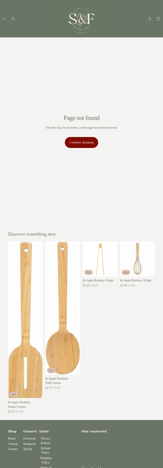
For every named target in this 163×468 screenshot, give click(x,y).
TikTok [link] (27, 449)
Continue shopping (81, 142)
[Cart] (158, 18)
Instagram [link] (29, 443)
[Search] (13, 18)
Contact (13, 449)
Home (12, 438)
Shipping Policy (45, 460)
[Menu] (4, 18)
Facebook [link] (29, 438)
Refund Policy (45, 450)
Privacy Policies (45, 441)
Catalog (13, 443)
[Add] (36, 392)
